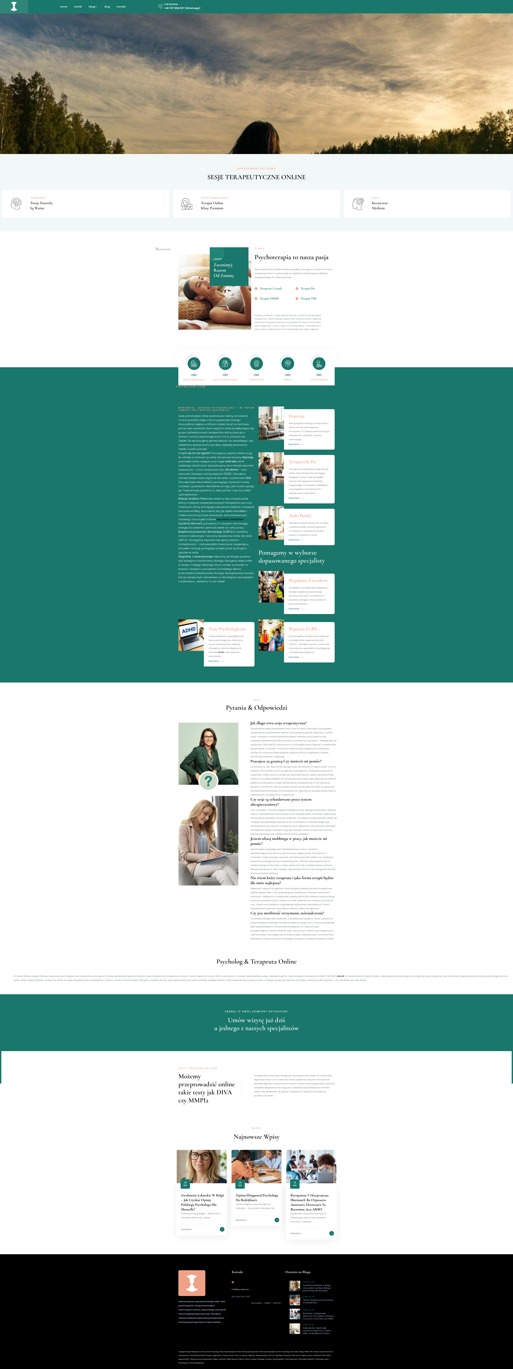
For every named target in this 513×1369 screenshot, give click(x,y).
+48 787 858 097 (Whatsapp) (182, 8)
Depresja (296, 416)
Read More (294, 444)
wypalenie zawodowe (229, 519)
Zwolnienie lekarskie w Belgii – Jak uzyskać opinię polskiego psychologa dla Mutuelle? (317, 1288)
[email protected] (245, 1281)
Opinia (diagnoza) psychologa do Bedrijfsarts (318, 1301)
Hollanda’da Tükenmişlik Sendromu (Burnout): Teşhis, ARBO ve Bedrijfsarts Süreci (317, 1331)
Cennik (78, 6)
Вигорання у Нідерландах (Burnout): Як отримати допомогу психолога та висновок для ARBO (318, 1316)
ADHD (221, 652)
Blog (107, 6)
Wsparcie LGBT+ (304, 629)
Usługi (91, 6)
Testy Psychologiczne (227, 629)
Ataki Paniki (300, 515)
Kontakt (121, 6)
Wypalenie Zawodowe (308, 580)
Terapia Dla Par (302, 462)
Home (63, 6)
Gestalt (340, 976)
